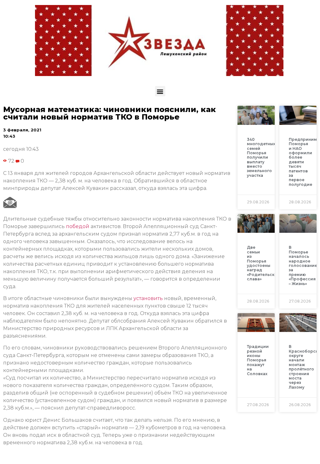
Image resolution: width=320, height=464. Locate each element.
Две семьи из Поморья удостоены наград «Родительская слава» (263, 263)
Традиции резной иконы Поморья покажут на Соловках (258, 360)
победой (77, 226)
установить (148, 298)
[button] (160, 91)
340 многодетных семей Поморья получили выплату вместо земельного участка (261, 157)
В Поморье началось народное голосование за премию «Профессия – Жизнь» (303, 265)
